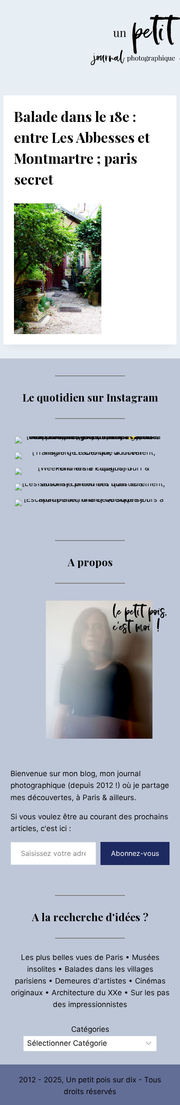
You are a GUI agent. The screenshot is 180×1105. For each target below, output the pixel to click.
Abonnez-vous (135, 853)
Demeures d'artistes (90, 981)
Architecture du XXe (87, 992)
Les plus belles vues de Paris (72, 957)
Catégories (90, 1029)
